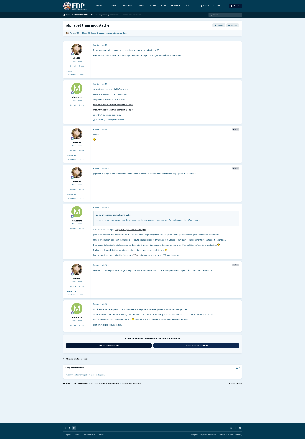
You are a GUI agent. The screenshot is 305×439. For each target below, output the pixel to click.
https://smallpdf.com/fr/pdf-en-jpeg (130, 229)
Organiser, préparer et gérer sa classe (112, 33)
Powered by (230, 435)
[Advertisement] (134, 405)
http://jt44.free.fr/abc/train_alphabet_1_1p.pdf (113, 104)
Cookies (101, 435)
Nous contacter (89, 435)
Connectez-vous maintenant (196, 345)
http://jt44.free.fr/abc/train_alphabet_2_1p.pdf (113, 110)
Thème (77, 435)
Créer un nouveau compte (108, 345)
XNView (135, 255)
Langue (67, 435)
